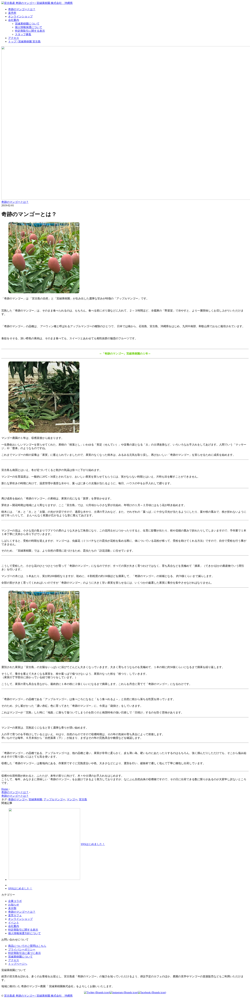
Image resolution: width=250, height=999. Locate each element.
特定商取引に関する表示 (30, 30)
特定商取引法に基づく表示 (24, 953)
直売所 (12, 12)
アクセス (13, 37)
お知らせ (13, 904)
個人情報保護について (28, 27)
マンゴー (72, 799)
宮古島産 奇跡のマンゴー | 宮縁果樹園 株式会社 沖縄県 (38, 995)
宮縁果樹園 (35, 799)
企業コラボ (15, 901)
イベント (13, 922)
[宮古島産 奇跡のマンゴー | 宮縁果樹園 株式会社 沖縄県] (37, 3)
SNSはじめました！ (93, 844)
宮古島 (83, 799)
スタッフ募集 (23, 34)
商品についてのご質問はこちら (27, 945)
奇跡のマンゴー (17, 799)
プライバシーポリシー (21, 949)
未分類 (12, 908)
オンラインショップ (20, 16)
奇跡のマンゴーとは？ (21, 9)
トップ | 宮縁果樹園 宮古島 (24, 41)
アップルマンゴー (54, 799)
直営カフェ (15, 915)
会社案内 (13, 20)
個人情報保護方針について (24, 933)
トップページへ (17, 963)
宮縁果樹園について (27, 23)
